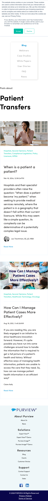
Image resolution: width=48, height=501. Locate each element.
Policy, (35, 153)
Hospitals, (8, 150)
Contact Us (24, 475)
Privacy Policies (25, 495)
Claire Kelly (8, 384)
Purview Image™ (24, 441)
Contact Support (24, 471)
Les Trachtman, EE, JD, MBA (22, 238)
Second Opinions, (19, 150)
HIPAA (14, 156)
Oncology (36, 296)
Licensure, (8, 156)
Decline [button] (29, 31)
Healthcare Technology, (21, 296)
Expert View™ (24, 434)
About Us (24, 420)
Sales (24, 478)
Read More (8, 246)
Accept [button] (18, 31)
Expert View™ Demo (24, 437)
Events (24, 458)
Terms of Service (25, 498)
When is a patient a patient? (19, 169)
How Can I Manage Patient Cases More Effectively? (20, 312)
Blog (24, 454)
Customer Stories (24, 461)
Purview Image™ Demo (24, 444)
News (24, 424)
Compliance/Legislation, (22, 153)
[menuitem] (24, 45)
